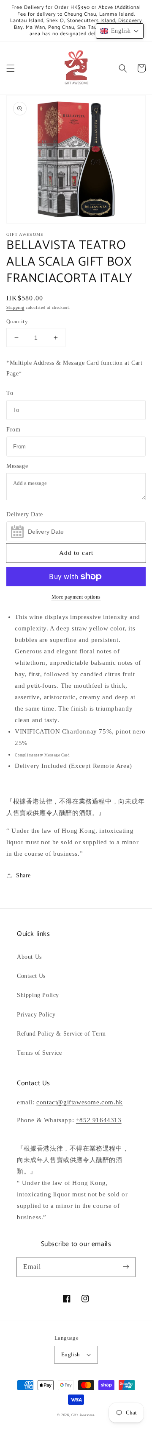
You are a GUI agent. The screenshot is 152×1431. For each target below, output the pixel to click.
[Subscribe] (126, 1266)
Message (17, 466)
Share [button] (23, 875)
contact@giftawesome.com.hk (79, 1102)
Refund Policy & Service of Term (61, 1034)
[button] (10, 68)
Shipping (15, 307)
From (13, 429)
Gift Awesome (83, 1415)
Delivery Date (24, 514)
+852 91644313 (99, 1120)
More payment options (76, 597)
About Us (29, 957)
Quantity (17, 321)
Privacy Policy (36, 1014)
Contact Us (31, 976)
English (70, 1354)
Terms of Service (39, 1053)
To (9, 393)
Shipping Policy (38, 995)
